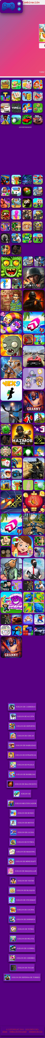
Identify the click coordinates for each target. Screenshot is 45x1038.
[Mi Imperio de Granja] (16, 89)
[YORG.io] (16, 112)
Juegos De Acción (25, 716)
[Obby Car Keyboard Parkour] (27, 124)
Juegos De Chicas (25, 736)
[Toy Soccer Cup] (38, 112)
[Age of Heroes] (5, 254)
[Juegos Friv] (19, 5)
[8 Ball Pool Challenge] (27, 207)
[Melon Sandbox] (27, 195)
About (4, 1032)
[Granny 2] (16, 254)
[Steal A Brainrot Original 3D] (5, 230)
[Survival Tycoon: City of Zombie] (38, 230)
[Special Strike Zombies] (27, 219)
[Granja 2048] (5, 89)
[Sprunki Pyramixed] (27, 242)
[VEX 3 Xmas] (16, 195)
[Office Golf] (16, 124)
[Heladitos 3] (5, 207)
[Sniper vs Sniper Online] (5, 242)
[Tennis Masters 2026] (16, 242)
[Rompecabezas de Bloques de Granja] (5, 100)
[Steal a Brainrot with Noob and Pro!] (38, 184)
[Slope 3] (27, 184)
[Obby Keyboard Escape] (5, 124)
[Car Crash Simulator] (5, 112)
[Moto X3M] (16, 207)
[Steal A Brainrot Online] (38, 242)
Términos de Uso (35, 1032)
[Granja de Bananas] (27, 100)
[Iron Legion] (38, 124)
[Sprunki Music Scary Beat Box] (16, 184)
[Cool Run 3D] (16, 219)
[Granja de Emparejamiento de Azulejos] (27, 89)
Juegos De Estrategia (25, 755)
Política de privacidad (17, 1032)
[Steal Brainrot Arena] (38, 207)
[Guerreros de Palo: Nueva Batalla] (5, 184)
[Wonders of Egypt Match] (5, 195)
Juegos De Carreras (25, 707)
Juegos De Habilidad (26, 745)
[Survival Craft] (38, 219)
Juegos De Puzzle (25, 765)
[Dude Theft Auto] (38, 195)
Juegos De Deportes (25, 726)
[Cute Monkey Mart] (27, 230)
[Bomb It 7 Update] (16, 230)
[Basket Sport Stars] (27, 112)
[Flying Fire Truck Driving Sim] (38, 100)
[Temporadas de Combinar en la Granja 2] (38, 89)
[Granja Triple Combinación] (16, 100)
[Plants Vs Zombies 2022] (5, 219)
